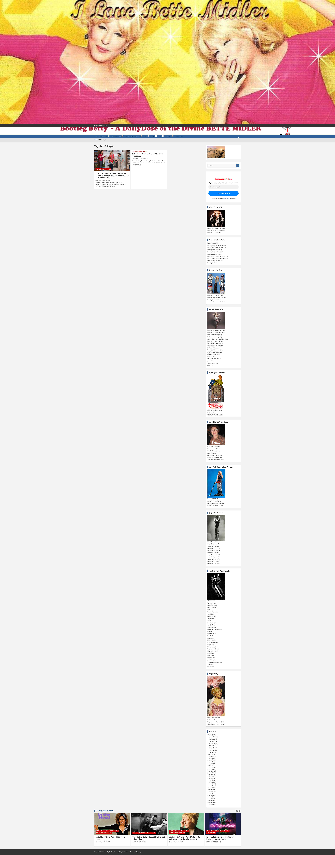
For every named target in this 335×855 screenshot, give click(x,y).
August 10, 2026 (136, 841)
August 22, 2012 (100, 180)
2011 (210, 785)
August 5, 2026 (173, 841)
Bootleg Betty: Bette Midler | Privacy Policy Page (127, 852)
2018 (210, 770)
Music (139, 136)
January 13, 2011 (137, 158)
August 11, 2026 (100, 841)
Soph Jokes (210, 365)
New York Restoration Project (215, 503)
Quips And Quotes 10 (213, 561)
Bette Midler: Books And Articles (216, 332)
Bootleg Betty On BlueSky (214, 250)
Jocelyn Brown (211, 625)
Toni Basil (210, 664)
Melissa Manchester (213, 642)
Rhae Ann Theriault (212, 651)
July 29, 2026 (209, 841)
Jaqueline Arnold (212, 618)
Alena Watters (211, 601)
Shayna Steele (211, 658)
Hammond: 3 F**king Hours (215, 449)
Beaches (103, 830)
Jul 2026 (211, 739)
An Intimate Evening (176, 833)
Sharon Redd (211, 655)
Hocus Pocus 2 (151, 830)
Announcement (100, 169)
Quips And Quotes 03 (213, 546)
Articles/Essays (137, 151)
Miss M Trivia (211, 356)
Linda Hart (210, 638)
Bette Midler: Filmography (214, 337)
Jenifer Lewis (211, 620)
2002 (210, 804)
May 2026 (212, 743)
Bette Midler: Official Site (214, 232)
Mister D (108, 180)
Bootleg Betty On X (212, 263)
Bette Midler (111, 830)
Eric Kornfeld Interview (213, 446)
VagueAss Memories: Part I (215, 457)
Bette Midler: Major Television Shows (217, 339)
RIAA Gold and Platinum (214, 359)
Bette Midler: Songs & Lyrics (215, 341)
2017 (210, 772)
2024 (210, 756)
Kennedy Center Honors (214, 354)
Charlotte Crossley (212, 605)
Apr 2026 (211, 746)
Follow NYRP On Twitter (214, 501)
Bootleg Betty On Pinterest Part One (217, 256)
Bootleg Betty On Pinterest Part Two (217, 258)
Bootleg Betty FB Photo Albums (216, 247)
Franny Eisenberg (212, 612)
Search (237, 166)
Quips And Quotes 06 (213, 552)
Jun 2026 (211, 741)
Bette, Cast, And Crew (213, 717)
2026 (210, 735)
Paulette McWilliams (213, 649)
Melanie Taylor (211, 640)
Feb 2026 (211, 750)
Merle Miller (210, 644)
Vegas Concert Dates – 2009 (215, 722)
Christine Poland (212, 607)
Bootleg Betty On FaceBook (215, 252)
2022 (210, 761)
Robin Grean (210, 653)
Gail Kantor (210, 614)
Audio (97, 830)
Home (96, 136)
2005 (210, 798)
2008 (210, 791)
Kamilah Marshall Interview (215, 451)
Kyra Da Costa (211, 634)
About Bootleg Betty (213, 243)
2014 (210, 778)
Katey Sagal (210, 631)
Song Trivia (210, 361)
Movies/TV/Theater (103, 136)
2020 (210, 765)
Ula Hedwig (210, 666)
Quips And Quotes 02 (213, 544)
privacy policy (226, 198)
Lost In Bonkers (212, 453)
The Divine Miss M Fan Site (103, 833)
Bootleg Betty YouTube (214, 300)
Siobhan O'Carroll (212, 660)
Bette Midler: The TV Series (215, 295)
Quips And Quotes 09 (213, 559)
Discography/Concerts (117, 136)
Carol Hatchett (211, 603)
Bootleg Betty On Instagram (215, 254)
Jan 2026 (211, 752)
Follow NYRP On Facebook (215, 499)
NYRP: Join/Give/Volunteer (215, 505)
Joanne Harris (211, 623)
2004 (210, 800)
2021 (210, 763)
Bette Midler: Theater (213, 348)
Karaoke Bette (211, 412)
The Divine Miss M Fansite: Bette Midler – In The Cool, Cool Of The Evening (222, 838)
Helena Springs (211, 616)
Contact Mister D (179, 136)
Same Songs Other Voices (215, 414)
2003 (210, 802)
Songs (227, 830)
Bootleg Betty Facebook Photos (216, 245)
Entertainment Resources (214, 352)
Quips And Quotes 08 (213, 557)
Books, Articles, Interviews (215, 350)
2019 (210, 767)
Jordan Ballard (211, 627)
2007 (210, 794)
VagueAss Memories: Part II (215, 459)
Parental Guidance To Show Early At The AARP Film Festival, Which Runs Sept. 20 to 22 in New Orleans (112, 175)
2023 (210, 759)
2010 (210, 787)
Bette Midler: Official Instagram (216, 230)
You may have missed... (104, 811)
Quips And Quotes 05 (213, 550)
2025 (210, 754)
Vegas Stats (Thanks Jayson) (215, 724)
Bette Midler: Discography (214, 335)
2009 (210, 789)
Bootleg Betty (108, 852)
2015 (210, 776)
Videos (146, 136)
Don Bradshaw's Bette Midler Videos (217, 302)
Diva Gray (210, 609)
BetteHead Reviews (213, 720)
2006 (210, 796)
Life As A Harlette (212, 636)
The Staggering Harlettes (214, 662)
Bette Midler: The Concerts (215, 343)
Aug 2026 (212, 737)
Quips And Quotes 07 (213, 555)
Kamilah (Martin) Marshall (214, 629)
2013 (210, 780)
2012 (210, 783)
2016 (210, 774)
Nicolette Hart (211, 647)
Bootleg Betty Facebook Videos (216, 297)
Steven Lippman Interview (214, 455)
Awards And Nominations (131, 136)
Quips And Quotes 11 (213, 563)
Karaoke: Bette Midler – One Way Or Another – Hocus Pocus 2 (146, 838)
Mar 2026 (212, 748)
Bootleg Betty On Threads (214, 260)
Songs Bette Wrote (212, 363)
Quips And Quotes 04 (213, 548)
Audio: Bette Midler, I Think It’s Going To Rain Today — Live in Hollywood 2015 (111, 838)
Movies (109, 169)
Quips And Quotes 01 (213, 542)
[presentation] (237, 811)
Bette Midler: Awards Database (216, 228)
